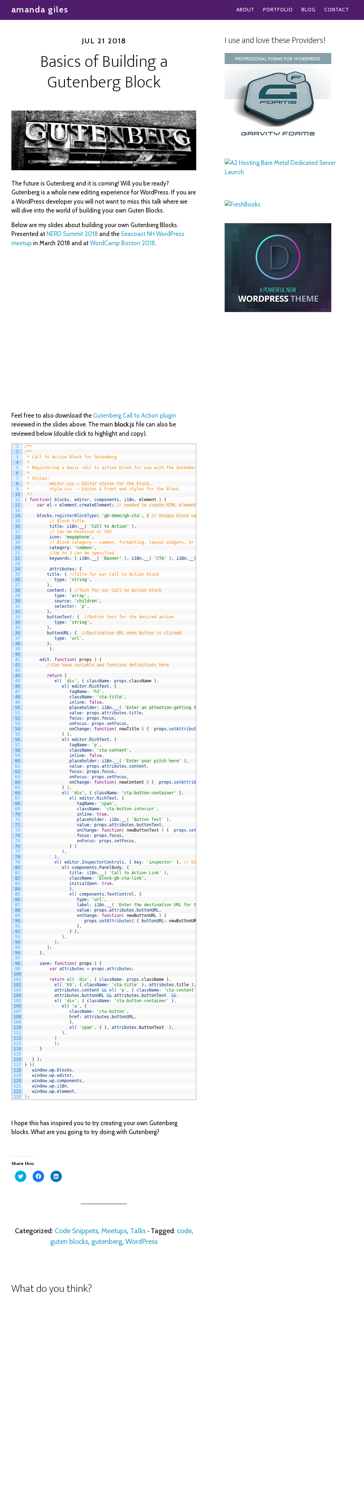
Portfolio (278, 9)
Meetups (114, 1230)
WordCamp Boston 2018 (122, 243)
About (245, 9)
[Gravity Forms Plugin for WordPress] (278, 139)
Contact (336, 9)
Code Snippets (76, 1230)
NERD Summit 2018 (72, 233)
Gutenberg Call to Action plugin (134, 415)
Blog (308, 9)
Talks (138, 1230)
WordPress (141, 1241)
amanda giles (39, 9)
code (184, 1230)
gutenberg (106, 1241)
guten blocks (69, 1241)
